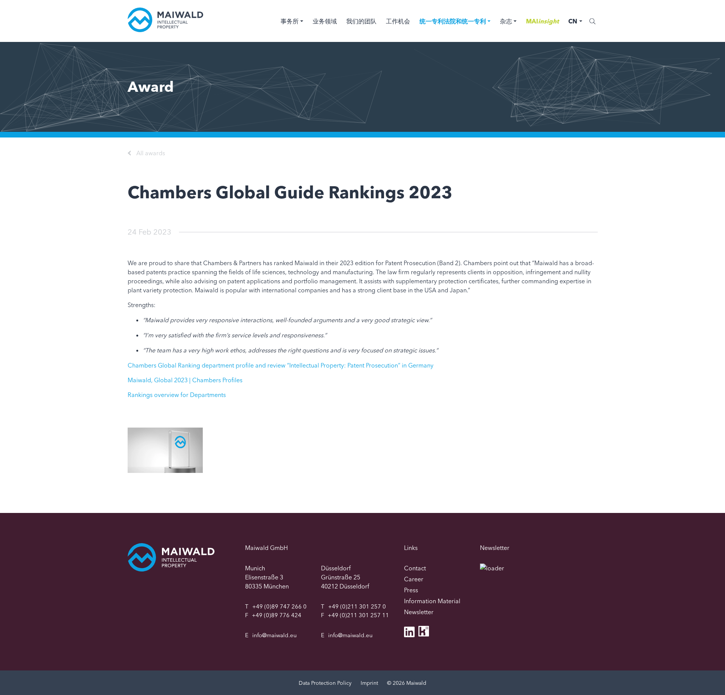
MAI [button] (542, 21)
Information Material (432, 601)
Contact (415, 568)
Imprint (369, 683)
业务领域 (325, 21)
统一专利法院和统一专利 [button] (453, 21)
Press (411, 590)
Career (413, 579)
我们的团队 (361, 21)
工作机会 (398, 21)
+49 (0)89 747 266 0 (279, 606)
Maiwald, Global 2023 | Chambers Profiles (185, 380)
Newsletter (418, 612)
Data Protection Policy (325, 683)
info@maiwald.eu (274, 635)
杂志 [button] (506, 21)
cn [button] (572, 21)
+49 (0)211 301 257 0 (357, 606)
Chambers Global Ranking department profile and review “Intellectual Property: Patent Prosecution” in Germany (280, 365)
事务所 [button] (290, 21)
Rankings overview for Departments (177, 394)
